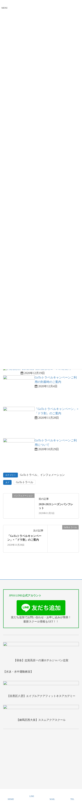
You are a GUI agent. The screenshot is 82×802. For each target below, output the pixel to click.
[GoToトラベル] (63, 538)
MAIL (52, 799)
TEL (72, 799)
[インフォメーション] (18, 501)
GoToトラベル (28, 474)
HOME (11, 799)
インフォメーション (52, 474)
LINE (31, 796)
